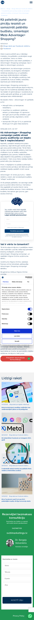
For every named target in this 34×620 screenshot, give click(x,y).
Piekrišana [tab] (6, 281)
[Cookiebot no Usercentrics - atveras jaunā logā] (25, 277)
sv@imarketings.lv (17, 533)
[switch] (30, 314)
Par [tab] (28, 281)
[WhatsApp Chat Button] (30, 616)
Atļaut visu (17, 331)
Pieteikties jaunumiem (17, 231)
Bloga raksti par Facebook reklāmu (16, 46)
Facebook (7, 48)
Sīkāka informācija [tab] (17, 281)
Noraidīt (17, 341)
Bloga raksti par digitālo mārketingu (19, 404)
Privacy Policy (18, 616)
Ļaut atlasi (17, 336)
